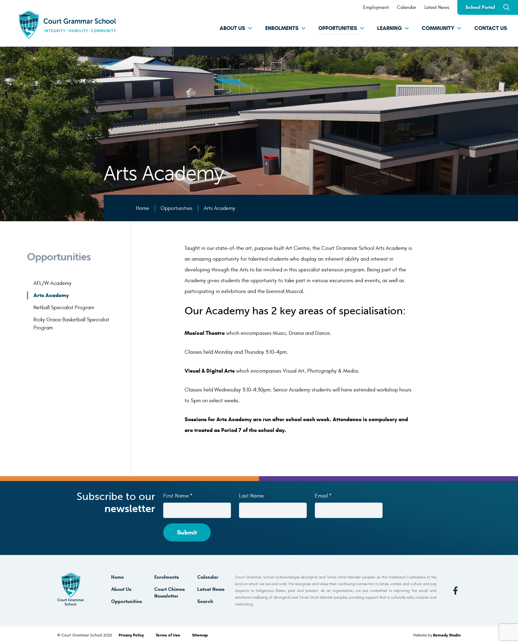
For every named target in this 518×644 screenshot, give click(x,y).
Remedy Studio (447, 635)
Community (438, 28)
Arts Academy (51, 295)
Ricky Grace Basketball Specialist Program (71, 323)
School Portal (480, 7)
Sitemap (200, 635)
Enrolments (282, 28)
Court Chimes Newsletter (169, 592)
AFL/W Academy (52, 283)
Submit (187, 532)
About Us (232, 28)
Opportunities (337, 28)
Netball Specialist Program (63, 307)
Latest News (436, 7)
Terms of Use (168, 635)
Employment (376, 7)
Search (205, 601)
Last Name (251, 496)
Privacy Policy (132, 635)
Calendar (406, 7)
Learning (389, 28)
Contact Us (490, 28)
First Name (176, 496)
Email (321, 496)
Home (117, 577)
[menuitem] (228, 28)
